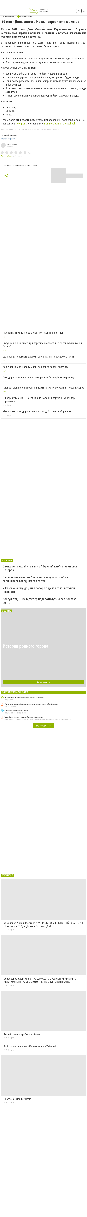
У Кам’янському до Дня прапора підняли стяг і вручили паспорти (39, 590)
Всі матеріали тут (43, 682)
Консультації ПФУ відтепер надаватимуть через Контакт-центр (40, 600)
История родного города (25, 646)
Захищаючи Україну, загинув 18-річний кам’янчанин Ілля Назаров (40, 568)
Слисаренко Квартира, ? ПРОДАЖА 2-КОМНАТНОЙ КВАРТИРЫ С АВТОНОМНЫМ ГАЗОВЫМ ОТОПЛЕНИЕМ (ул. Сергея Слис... (40, 980)
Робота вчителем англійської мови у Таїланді (30, 1046)
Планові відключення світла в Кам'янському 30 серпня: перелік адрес (43, 387)
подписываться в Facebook (59, 123)
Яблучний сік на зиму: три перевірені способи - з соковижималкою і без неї (42, 345)
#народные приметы (8, 139)
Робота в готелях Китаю (17, 1099)
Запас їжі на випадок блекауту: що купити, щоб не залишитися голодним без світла (35, 579)
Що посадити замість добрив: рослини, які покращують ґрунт (38, 356)
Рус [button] (78, 11)
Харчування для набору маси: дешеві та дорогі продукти (35, 366)
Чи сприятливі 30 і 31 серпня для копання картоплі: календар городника (39, 399)
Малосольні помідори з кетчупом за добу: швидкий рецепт (37, 411)
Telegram (21, 123)
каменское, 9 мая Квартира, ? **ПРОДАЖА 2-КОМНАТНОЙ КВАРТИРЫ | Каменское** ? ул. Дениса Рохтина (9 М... (43, 924)
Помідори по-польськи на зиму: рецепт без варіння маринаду (38, 377)
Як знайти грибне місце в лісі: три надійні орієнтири (33, 332)
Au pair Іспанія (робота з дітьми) (22, 1034)
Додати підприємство (43, 726)
